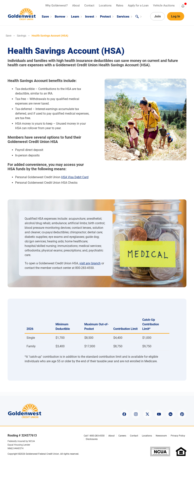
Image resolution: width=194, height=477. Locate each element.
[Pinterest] (182, 414)
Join (157, 16)
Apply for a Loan (138, 5)
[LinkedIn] (170, 414)
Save (8, 35)
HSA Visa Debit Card (74, 177)
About (76, 5)
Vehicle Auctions (164, 5)
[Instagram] (135, 414)
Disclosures (92, 439)
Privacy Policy (178, 435)
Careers (122, 435)
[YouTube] (159, 414)
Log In (175, 16)
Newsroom (161, 435)
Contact (89, 5)
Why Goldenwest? (56, 5)
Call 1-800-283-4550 (94, 435)
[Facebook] (124, 414)
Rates (120, 5)
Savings (21, 35)
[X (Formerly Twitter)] (147, 414)
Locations (105, 5)
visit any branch (90, 263)
